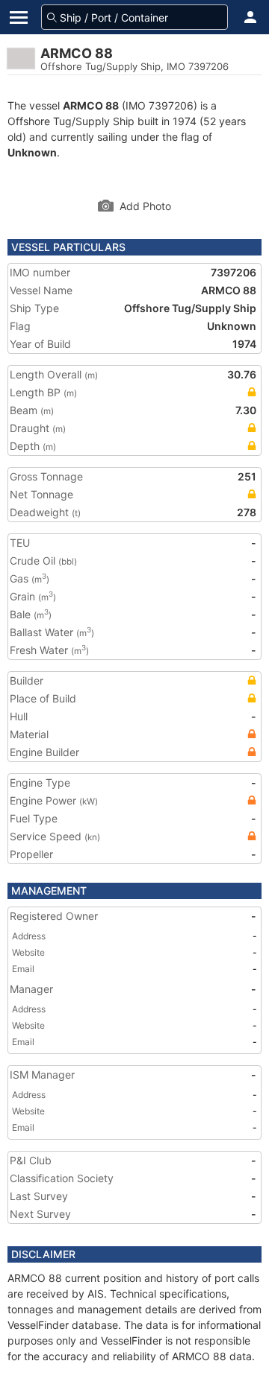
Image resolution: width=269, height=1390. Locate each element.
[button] (250, 17)
